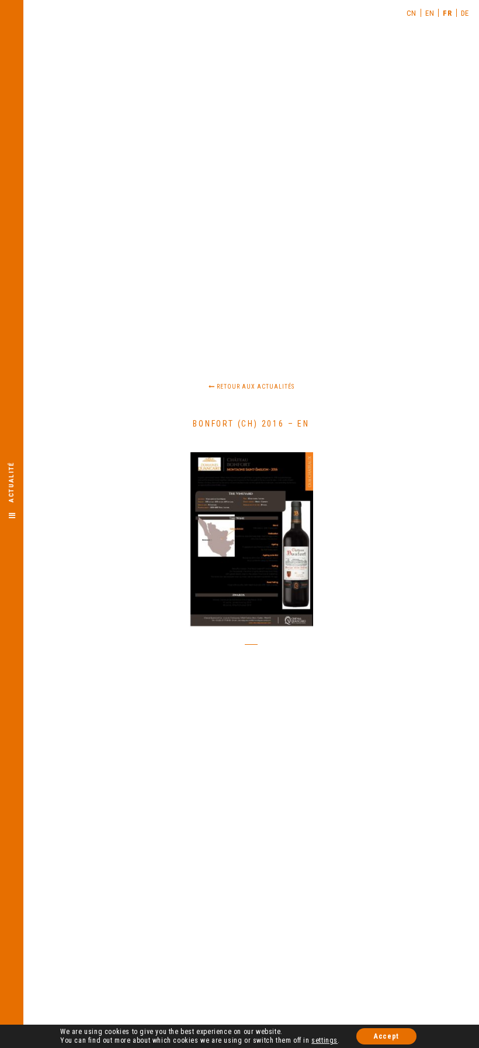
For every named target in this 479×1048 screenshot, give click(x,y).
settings (324, 1040)
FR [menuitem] (447, 13)
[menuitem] (411, 13)
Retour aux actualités (254, 386)
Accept (386, 1036)
